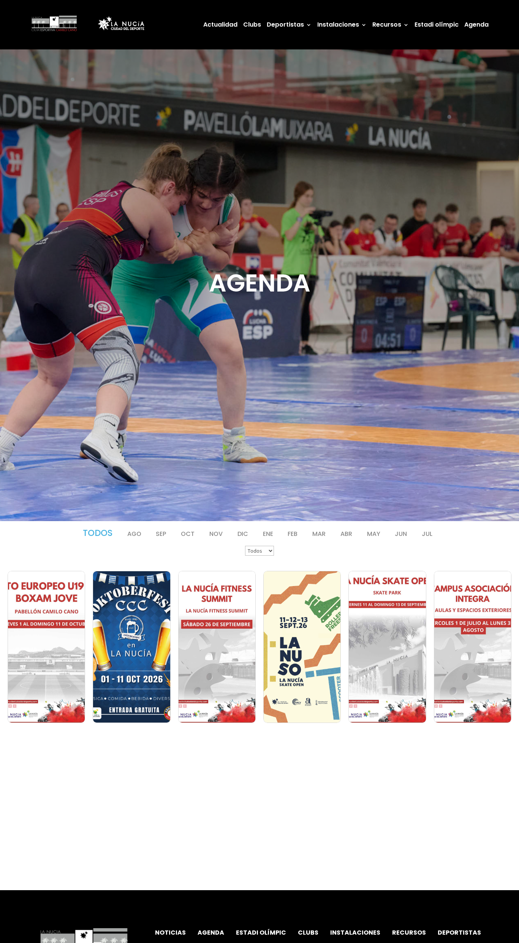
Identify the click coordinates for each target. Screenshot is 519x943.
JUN (401, 533)
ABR (346, 533)
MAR (319, 533)
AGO (134, 533)
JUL (427, 533)
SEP (161, 533)
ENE (268, 533)
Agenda (476, 25)
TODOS (97, 533)
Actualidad (220, 25)
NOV (216, 533)
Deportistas (285, 25)
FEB (292, 533)
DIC (242, 533)
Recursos (386, 25)
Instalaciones (338, 25)
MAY (373, 533)
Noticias (170, 932)
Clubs (252, 25)
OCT (188, 533)
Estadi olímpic (437, 25)
